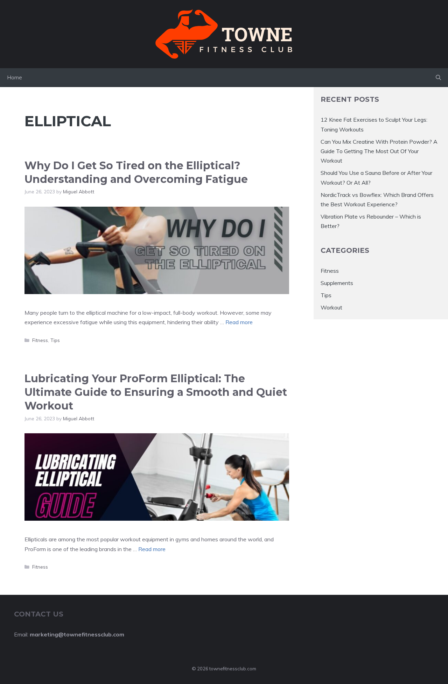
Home (14, 77)
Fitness (40, 340)
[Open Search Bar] (438, 77)
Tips (55, 340)
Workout (331, 307)
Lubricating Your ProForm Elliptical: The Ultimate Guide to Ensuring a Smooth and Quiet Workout (155, 392)
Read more (239, 322)
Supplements (337, 282)
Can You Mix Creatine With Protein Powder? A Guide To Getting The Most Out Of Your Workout (379, 151)
